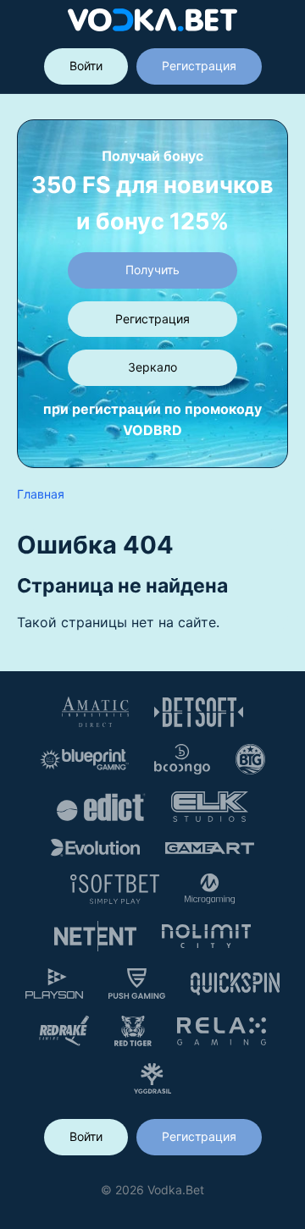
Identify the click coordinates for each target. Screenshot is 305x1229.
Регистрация (199, 65)
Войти (86, 65)
